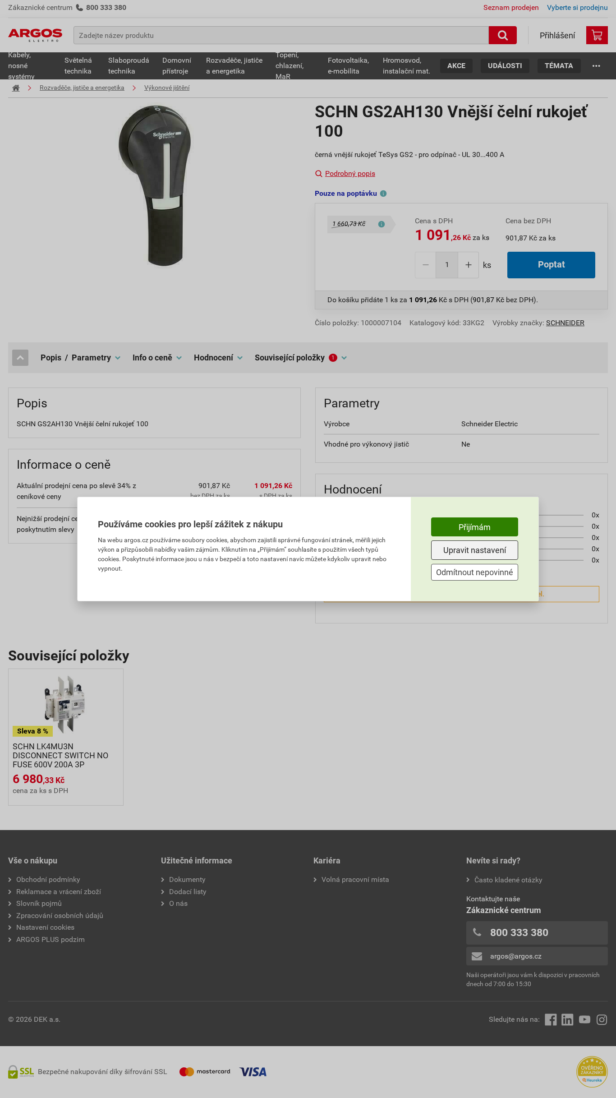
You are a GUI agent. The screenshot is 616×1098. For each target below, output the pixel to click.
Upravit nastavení (474, 550)
